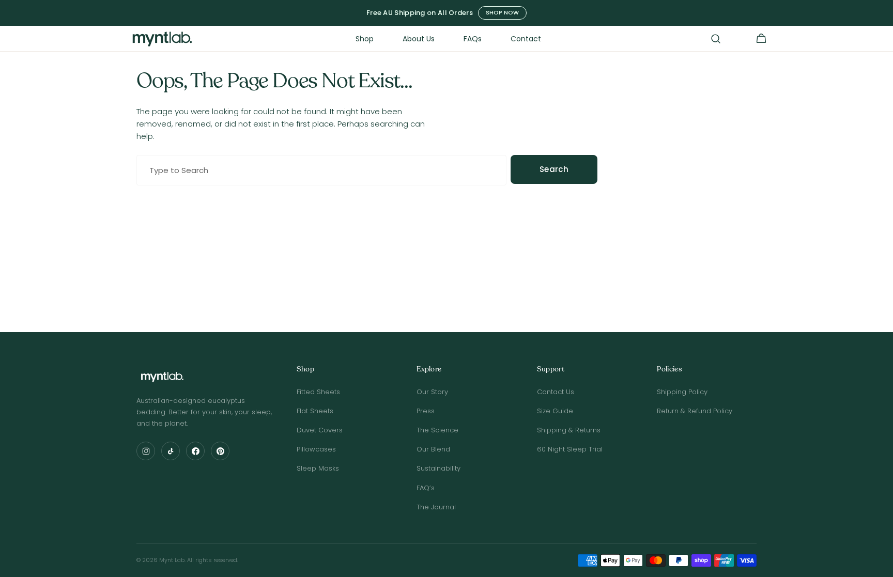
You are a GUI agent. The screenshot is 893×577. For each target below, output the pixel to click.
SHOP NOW (502, 12)
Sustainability (438, 468)
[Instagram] (145, 451)
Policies (669, 369)
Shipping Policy (682, 392)
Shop (305, 369)
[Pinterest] (220, 451)
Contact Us (555, 392)
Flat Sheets (315, 411)
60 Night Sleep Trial (570, 449)
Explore (429, 369)
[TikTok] (170, 451)
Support (550, 369)
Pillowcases (316, 449)
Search (554, 169)
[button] (715, 38)
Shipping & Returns (569, 430)
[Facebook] (195, 451)
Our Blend (433, 449)
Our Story (432, 392)
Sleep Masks (318, 468)
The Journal (436, 507)
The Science (437, 430)
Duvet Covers (320, 430)
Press (426, 411)
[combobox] (321, 170)
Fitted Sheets (318, 392)
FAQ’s (426, 488)
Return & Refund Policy (694, 411)
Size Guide (555, 411)
